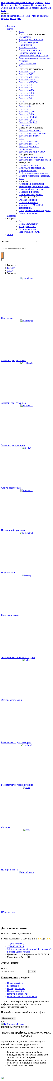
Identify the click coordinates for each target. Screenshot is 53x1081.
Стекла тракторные (11, 487)
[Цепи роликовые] (26, 865)
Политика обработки (17, 994)
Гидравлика (7, 318)
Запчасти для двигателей (13, 360)
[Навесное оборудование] (26, 490)
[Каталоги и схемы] (26, 610)
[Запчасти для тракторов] (26, 405)
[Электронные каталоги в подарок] (26, 652)
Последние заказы (16, 988)
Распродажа (24, 5)
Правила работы (39, 5)
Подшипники (8, 572)
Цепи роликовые (9, 869)
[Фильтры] (26, 822)
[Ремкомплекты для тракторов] (26, 737)
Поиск (4, 968)
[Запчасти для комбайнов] (26, 363)
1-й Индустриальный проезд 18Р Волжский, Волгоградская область (29, 950)
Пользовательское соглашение (22, 996)
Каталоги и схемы (10, 615)
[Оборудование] (26, 907)
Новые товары (32, 8)
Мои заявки (28, 2)
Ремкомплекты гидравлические (17, 785)
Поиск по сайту (15, 983)
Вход (3, 16)
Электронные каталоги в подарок (18, 657)
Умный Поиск (8, 8)
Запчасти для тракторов (13, 445)
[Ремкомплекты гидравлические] (26, 780)
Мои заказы (38, 16)
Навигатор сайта (9, 5)
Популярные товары (11, 2)
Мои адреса (15, 18)
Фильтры (5, 827)
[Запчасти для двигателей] (26, 320)
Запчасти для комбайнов (13, 403)
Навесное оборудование (13, 530)
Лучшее (20, 8)
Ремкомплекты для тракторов (16, 742)
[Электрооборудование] (26, 695)
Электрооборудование (12, 700)
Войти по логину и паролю (15, 1027)
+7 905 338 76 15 (15, 946)
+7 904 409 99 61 (15, 943)
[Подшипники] (26, 533)
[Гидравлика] (26, 278)
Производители (42, 2)
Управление (13, 16)
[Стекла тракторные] (26, 448)
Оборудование (8, 912)
